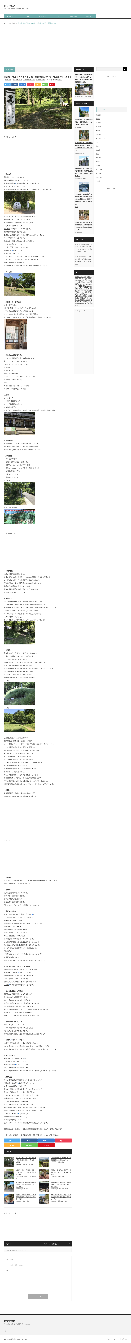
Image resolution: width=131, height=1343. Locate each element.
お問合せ (124, 1339)
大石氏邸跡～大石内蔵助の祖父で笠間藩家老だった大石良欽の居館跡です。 (84, 122)
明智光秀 (25, 80)
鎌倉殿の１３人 (11, 16)
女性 (57, 16)
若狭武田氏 (19, 80)
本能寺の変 (8, 250)
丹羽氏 (33, 80)
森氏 (91, 288)
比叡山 (77, 290)
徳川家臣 (77, 96)
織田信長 (7, 229)
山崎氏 (84, 282)
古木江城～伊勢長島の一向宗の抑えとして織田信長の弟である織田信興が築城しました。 (84, 225)
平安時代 (98, 115)
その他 (89, 96)
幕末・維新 (42, 16)
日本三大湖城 (83, 284)
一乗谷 (6, 985)
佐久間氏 (85, 278)
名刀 (90, 280)
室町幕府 (98, 157)
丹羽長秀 (9, 1021)
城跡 (29, 80)
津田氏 (86, 290)
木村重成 (15, 1113)
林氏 (80, 288)
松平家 (83, 153)
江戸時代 (98, 123)
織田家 (25, 1164)
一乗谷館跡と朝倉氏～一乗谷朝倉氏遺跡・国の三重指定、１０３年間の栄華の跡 (31, 1135)
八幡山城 (77, 280)
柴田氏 (87, 288)
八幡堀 (89, 278)
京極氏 (89, 277)
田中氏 (79, 294)
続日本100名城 (40, 80)
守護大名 (12, 183)
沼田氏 (81, 290)
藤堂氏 (88, 300)
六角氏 (82, 280)
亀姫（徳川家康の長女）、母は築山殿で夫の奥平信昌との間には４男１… (61, 1197)
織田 (89, 296)
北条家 (27, 16)
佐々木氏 (78, 278)
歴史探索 (9, 6)
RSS (5, 1331)
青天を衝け (99, 173)
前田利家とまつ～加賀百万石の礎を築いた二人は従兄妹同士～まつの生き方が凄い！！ (84, 172)
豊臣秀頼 (21, 1058)
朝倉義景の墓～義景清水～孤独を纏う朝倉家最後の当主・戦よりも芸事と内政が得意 (33, 1129)
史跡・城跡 (73, 16)
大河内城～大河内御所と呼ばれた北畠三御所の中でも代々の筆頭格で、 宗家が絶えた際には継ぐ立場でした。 (84, 199)
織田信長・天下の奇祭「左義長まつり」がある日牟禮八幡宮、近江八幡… (61, 1185)
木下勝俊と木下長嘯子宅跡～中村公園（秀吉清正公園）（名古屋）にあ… (26, 1185)
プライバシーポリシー (113, 1339)
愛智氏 (88, 282)
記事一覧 (88, 16)
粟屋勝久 (35, 183)
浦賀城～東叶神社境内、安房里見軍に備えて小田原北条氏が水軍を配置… (26, 1197)
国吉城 (8, 174)
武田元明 (15, 972)
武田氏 (98, 119)
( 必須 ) (9, 1259)
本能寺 (8, 1040)
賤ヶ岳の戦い (13, 1083)
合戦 (14, 80)
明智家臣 (98, 134)
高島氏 (88, 303)
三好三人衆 (78, 277)
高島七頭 (82, 303)
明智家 (98, 165)
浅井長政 (84, 292)
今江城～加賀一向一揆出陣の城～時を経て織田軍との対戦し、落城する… (26, 1160)
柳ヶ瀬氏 (83, 288)
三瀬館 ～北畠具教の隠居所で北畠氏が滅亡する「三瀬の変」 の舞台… (61, 1172)
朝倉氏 (12, 189)
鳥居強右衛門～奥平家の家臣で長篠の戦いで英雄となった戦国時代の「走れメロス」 (84, 146)
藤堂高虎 (12, 1064)
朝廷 (97, 154)
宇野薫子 (60, 80)
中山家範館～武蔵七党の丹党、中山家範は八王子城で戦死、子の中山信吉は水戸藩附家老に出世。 (84, 78)
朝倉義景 (24, 942)
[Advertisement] (65, 46)
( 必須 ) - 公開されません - (15, 1265)
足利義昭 (12, 936)
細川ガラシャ (86, 294)
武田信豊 (29, 914)
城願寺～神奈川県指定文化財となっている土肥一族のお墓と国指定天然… (26, 1172)
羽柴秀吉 (18, 1043)
